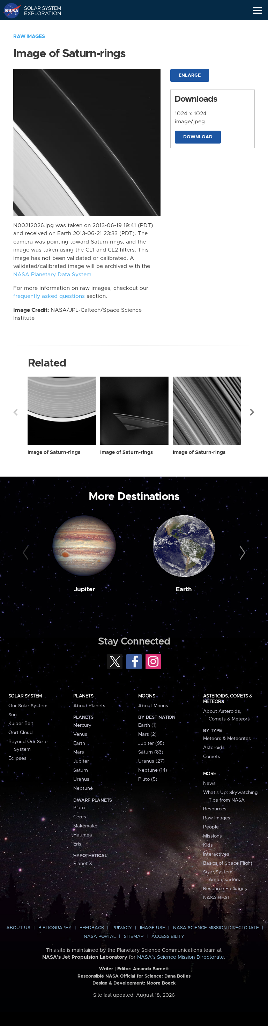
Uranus (81, 779)
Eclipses (17, 758)
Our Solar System (27, 705)
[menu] (257, 10)
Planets (83, 696)
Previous (15, 412)
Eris (77, 844)
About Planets (89, 705)
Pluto (79, 807)
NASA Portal (100, 936)
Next (252, 412)
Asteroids (214, 747)
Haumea (82, 835)
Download (198, 137)
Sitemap (133, 936)
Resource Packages (225, 888)
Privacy (122, 928)
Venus (80, 734)
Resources (214, 809)
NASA (9, 10)
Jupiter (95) (151, 743)
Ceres (79, 817)
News (209, 783)
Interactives (216, 854)
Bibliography (55, 928)
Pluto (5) (147, 779)
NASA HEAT (216, 897)
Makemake (85, 826)
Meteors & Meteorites (227, 738)
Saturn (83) (150, 752)
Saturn (80, 770)
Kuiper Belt (20, 723)
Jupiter (84, 589)
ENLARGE (190, 75)
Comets (211, 756)
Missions (212, 836)
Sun (12, 714)
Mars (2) (147, 734)
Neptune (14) (152, 770)
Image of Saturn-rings (54, 452)
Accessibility (167, 936)
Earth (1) (147, 725)
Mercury (82, 725)
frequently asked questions (49, 296)
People (211, 827)
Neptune (83, 788)
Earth (184, 589)
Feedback (92, 928)
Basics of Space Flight (227, 863)
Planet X (82, 863)
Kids (208, 845)
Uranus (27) (151, 761)
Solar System (25, 696)
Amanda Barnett (151, 969)
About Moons (153, 705)
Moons (146, 696)
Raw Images (29, 36)
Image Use (152, 928)
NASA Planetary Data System (52, 274)
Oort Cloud (20, 732)
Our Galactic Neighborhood (38, 26)
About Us (18, 928)
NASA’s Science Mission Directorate (180, 957)
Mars (78, 752)
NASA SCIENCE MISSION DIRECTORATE (216, 928)
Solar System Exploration (38, 10)
